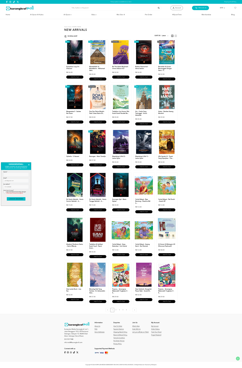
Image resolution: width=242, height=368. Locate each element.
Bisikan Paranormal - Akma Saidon (142, 67)
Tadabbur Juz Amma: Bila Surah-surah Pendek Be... (120, 112)
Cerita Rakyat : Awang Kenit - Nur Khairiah (142, 245)
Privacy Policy (117, 343)
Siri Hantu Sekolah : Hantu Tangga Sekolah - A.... (97, 200)
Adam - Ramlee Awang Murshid (165, 112)
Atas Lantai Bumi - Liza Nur (73, 290)
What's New (136, 326)
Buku (70, 26)
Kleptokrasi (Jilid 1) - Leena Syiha (142, 157)
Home (66, 26)
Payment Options (118, 329)
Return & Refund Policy (120, 335)
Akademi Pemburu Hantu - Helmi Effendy (74, 245)
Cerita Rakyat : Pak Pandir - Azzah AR (166, 200)
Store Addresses (99, 332)
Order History (155, 329)
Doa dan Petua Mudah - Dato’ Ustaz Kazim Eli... (97, 112)
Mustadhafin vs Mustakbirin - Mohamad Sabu (97, 68)
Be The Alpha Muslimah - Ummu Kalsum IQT (120, 67)
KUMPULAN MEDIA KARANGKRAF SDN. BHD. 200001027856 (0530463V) (114, 364)
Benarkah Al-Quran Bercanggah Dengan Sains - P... (165, 68)
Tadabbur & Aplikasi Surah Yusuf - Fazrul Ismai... (96, 246)
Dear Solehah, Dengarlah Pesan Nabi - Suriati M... (143, 290)
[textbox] (114, 8)
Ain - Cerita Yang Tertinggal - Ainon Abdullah (141, 113)
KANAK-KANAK (76, 26)
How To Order (117, 326)
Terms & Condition (119, 338)
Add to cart (75, 77)
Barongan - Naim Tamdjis (97, 156)
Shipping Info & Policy (230, 1)
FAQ (96, 329)
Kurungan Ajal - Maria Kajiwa (119, 200)
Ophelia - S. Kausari (72, 156)
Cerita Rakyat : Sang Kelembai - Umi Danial (119, 245)
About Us (97, 326)
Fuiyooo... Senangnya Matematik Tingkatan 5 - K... (120, 291)
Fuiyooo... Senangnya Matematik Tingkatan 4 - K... (166, 291)
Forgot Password (156, 335)
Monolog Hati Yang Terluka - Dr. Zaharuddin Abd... (97, 291)
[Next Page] (135, 310)
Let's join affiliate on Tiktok (140, 332)
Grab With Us (136, 329)
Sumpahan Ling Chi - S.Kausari (73, 67)
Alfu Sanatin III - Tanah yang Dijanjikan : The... (165, 157)
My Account (154, 326)
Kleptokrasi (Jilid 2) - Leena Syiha (119, 157)
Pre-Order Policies (118, 341)
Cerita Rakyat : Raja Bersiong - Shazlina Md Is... (142, 201)
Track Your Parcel (156, 332)
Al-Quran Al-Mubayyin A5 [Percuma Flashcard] (166, 245)
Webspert (153, 364)
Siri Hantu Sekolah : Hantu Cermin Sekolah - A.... (74, 200)
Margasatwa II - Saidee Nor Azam (73, 112)
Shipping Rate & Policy (120, 332)
